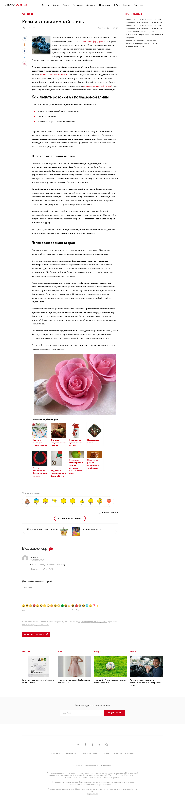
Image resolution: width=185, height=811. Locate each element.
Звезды (66, 5)
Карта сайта (92, 794)
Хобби (117, 5)
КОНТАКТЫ (71, 754)
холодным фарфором (92, 41)
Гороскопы (78, 5)
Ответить (34, 569)
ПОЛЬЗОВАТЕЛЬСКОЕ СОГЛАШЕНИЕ (118, 754)
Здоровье (90, 5)
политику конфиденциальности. (35, 624)
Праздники (138, 5)
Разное (126, 5)
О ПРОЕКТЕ (55, 754)
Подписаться (114, 713)
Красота (45, 5)
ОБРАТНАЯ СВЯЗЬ (89, 754)
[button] (24, 532)
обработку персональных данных (92, 621)
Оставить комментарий (70, 518)
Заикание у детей (146, 31)
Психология (104, 5)
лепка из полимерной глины (97, 86)
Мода (56, 5)
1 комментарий (110, 513)
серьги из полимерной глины (54, 74)
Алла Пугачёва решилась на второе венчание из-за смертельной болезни (141, 43)
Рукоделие (27, 14)
